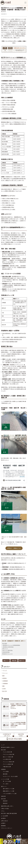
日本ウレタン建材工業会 (7, 650)
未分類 (4, 688)
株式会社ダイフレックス (7, 653)
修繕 (3, 675)
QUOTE (21, 734)
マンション (5, 673)
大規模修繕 (5, 681)
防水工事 (4, 691)
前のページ (6, 660)
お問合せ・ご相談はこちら (14, 548)
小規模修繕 (5, 683)
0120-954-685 (15, 739)
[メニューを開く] (25, 2)
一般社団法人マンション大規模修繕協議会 (11, 645)
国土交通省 (4, 643)
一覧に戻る (14, 660)
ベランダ (4, 670)
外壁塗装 (4, 678)
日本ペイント (5, 648)
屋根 (3, 686)
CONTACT (7, 734)
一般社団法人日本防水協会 (7, 647)
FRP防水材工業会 (6, 652)
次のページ (21, 660)
